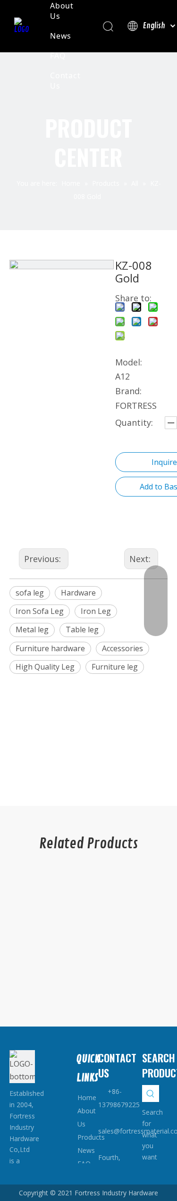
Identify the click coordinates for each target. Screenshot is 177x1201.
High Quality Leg (45, 667)
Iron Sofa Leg (40, 611)
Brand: (128, 391)
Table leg (82, 629)
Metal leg (32, 629)
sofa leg (30, 593)
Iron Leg (96, 611)
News (60, 36)
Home (86, 1097)
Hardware (78, 593)
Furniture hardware (50, 648)
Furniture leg (115, 667)
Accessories (122, 648)
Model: (128, 362)
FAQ (58, 55)
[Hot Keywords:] (150, 1093)
